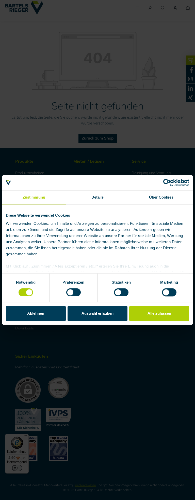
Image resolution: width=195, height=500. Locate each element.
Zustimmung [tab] (34, 197)
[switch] (73, 292)
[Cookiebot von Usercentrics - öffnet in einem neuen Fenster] (167, 182)
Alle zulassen (159, 313)
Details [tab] (97, 197)
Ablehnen (35, 313)
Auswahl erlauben (97, 313)
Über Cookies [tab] (161, 197)
